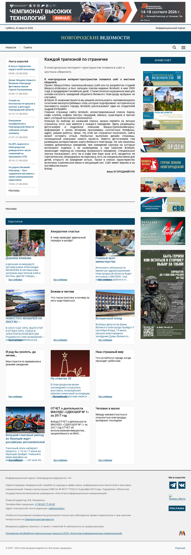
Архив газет (163, 60)
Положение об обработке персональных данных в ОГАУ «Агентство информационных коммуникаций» (64, 533)
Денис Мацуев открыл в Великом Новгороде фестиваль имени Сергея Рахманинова (22, 85)
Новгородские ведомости (39, 519)
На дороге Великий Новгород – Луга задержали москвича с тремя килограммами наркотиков (22, 173)
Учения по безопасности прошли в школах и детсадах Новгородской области (22, 105)
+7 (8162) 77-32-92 (45, 504)
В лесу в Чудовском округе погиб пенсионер (22, 68)
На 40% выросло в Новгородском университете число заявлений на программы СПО (20, 150)
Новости (11, 47)
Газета (28, 47)
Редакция (180, 548)
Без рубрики (15, 279)
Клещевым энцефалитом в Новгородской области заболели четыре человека (21, 127)
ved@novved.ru (56, 508)
